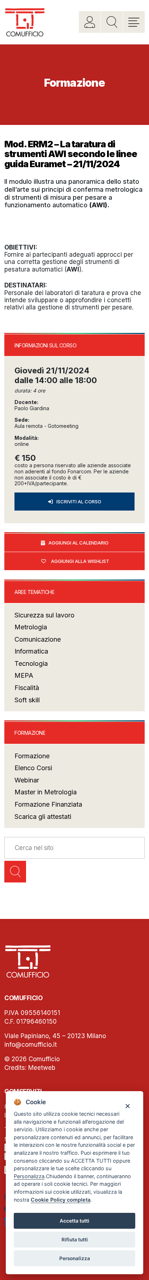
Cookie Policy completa (60, 1200)
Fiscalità (26, 687)
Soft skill (27, 700)
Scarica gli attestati (42, 816)
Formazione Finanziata (48, 804)
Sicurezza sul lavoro (44, 615)
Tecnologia (31, 663)
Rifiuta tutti (74, 1239)
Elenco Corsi (33, 768)
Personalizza (74, 1258)
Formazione (32, 756)
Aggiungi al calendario (78, 543)
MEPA (23, 675)
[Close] (127, 1105)
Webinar (26, 780)
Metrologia (30, 627)
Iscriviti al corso (78, 501)
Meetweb (41, 1067)
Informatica (31, 651)
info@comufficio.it (30, 1044)
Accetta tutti (74, 1221)
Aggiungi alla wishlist (80, 561)
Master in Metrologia (45, 792)
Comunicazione (37, 639)
